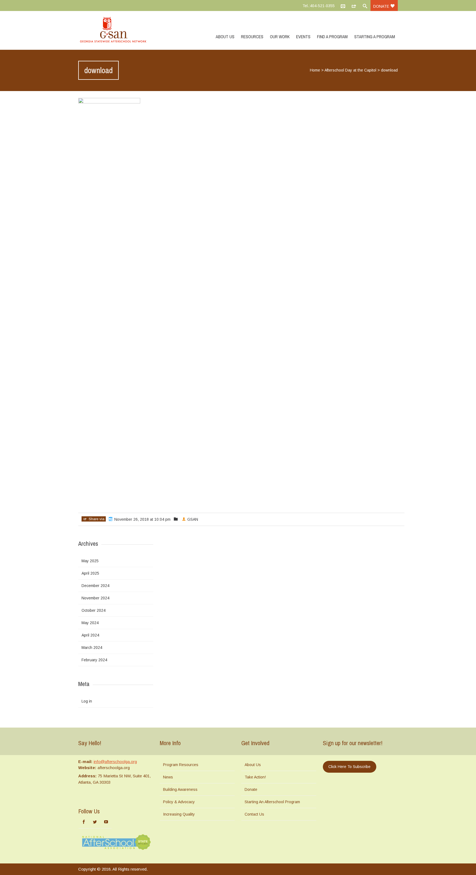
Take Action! (255, 777)
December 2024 (95, 585)
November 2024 (95, 598)
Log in (87, 701)
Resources (252, 37)
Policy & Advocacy (179, 802)
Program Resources (180, 764)
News (168, 777)
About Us (225, 37)
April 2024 (90, 635)
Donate (381, 6)
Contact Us (254, 814)
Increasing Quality (179, 814)
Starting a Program (374, 37)
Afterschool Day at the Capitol (350, 70)
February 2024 (94, 660)
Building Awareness (180, 789)
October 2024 (94, 610)
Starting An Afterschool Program (272, 802)
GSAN (192, 519)
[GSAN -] (119, 30)
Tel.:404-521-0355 (318, 6)
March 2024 (92, 647)
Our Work (280, 37)
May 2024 (90, 623)
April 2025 (90, 573)
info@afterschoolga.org (115, 761)
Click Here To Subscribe (349, 766)
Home (315, 70)
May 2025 (90, 561)
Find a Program (332, 37)
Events (303, 37)
